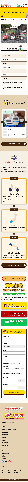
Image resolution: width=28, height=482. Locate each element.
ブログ (3, 448)
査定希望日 (6, 366)
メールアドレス (7, 357)
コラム (3, 450)
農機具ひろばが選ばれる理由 (9, 429)
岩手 (3, 470)
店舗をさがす (5, 432)
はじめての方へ (5, 435)
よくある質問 (5, 442)
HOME (3, 427)
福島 (15, 470)
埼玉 (3, 472)
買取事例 (4, 437)
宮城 (9, 470)
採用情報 (4, 458)
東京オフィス (17, 472)
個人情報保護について (7, 453)
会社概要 (4, 456)
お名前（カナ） (7, 336)
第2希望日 (5, 384)
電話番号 (5, 350)
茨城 (21, 470)
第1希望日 (5, 377)
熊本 (9, 472)
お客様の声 (4, 440)
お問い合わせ (5, 445)
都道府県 (5, 343)
